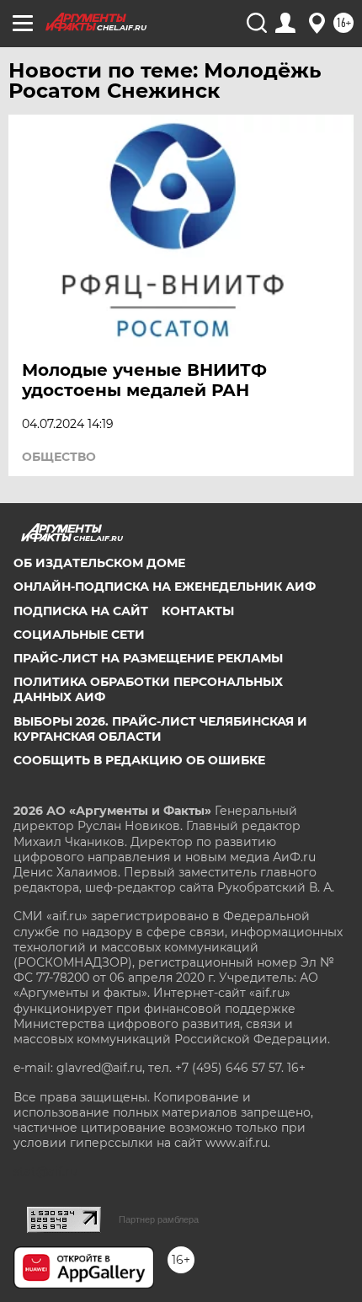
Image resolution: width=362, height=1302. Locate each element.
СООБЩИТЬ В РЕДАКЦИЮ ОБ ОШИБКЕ (139, 760)
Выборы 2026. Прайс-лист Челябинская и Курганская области (160, 729)
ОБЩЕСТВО (59, 457)
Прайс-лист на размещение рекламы (148, 658)
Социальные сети (79, 634)
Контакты (198, 611)
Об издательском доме (99, 563)
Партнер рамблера (159, 1219)
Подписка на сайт (80, 611)
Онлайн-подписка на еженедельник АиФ (164, 586)
